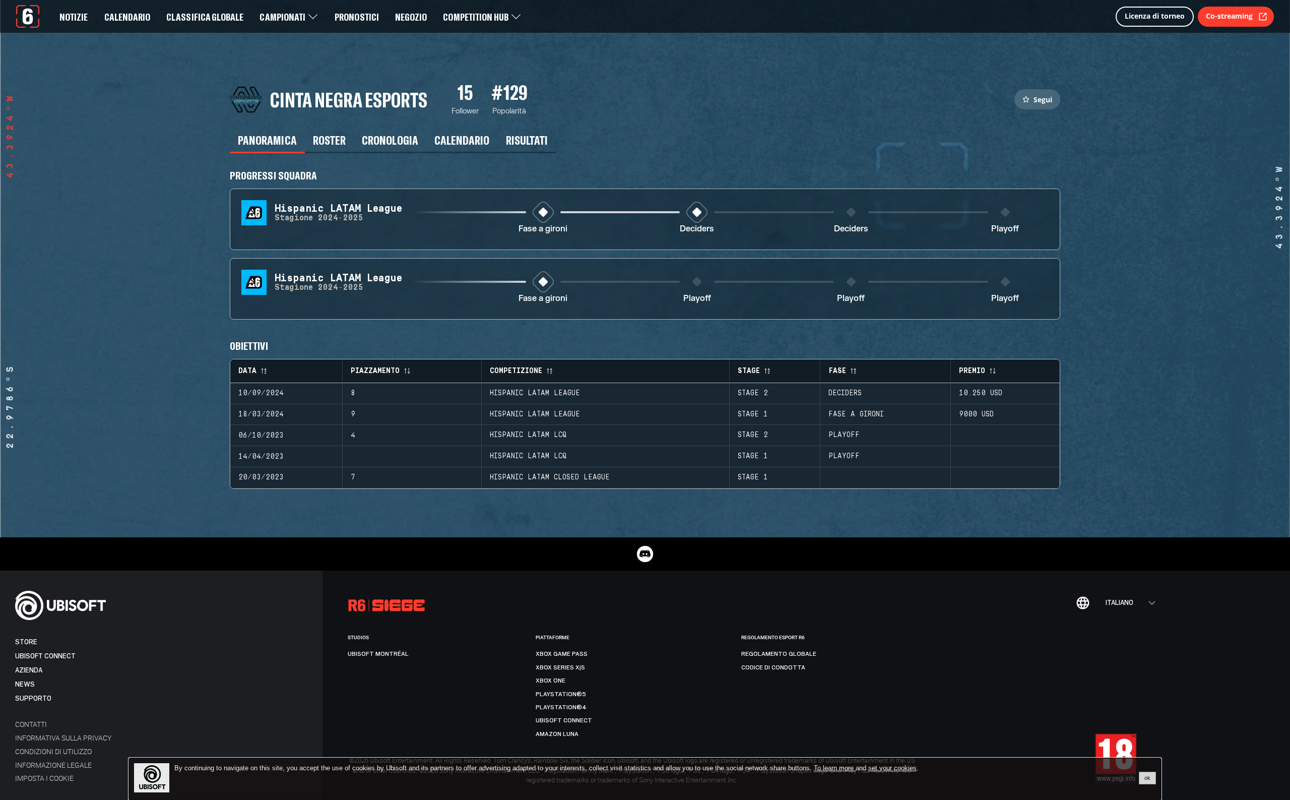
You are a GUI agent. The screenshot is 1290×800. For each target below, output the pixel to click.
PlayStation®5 (561, 694)
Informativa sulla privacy (63, 738)
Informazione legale (53, 765)
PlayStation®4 (561, 707)
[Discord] (645, 554)
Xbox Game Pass (562, 653)
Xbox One (550, 680)
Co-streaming (1229, 16)
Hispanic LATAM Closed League (550, 477)
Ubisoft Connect (45, 656)
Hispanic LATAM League (535, 393)
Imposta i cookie (44, 778)
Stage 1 (753, 414)
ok (1147, 778)
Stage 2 (753, 393)
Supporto (33, 698)
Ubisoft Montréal (378, 653)
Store (26, 642)
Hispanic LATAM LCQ (528, 435)
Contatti (31, 724)
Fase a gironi (543, 229)
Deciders (697, 229)
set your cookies (892, 768)
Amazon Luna (557, 733)
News (25, 684)
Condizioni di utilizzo (53, 751)
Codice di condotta (773, 667)
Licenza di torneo (1155, 16)
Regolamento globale (778, 653)
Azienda (28, 670)
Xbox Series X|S (560, 667)
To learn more (835, 768)
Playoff (1005, 229)
